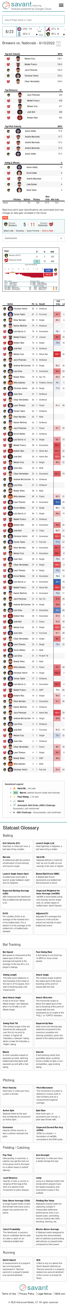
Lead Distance (10, 1177)
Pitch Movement (44, 1087)
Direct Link (9, 231)
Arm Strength (42, 1155)
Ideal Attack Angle (12, 997)
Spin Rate (41, 1110)
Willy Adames (19, 382)
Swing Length (10, 974)
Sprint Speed (9, 1259)
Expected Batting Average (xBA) (16, 892)
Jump (38, 1177)
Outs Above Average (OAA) (16, 1200)
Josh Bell (31, 112)
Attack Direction (44, 997)
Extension (8, 1127)
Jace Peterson (31, 70)
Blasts (6, 1051)
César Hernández (32, 81)
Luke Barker (32, 184)
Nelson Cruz (30, 58)
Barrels (6, 857)
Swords (40, 1051)
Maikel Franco (31, 64)
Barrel (23, 792)
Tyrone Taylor (19, 314)
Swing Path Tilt (10, 1023)
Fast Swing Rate (44, 952)
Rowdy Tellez (19, 377)
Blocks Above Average (47, 1229)
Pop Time (7, 1155)
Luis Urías (18, 371)
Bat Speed (8, 952)
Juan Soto (18, 394)
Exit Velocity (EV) (11, 843)
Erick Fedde (32, 173)
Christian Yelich (31, 76)
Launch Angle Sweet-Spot (16, 873)
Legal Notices (45, 1293)
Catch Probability (11, 1229)
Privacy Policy (27, 1293)
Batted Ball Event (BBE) (47, 873)
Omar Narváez (20, 320)
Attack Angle (42, 974)
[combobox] (33, 19)
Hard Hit (22, 788)
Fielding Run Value (45, 1200)
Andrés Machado (32, 137)
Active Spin (8, 1110)
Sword (21, 801)
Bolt (38, 1259)
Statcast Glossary (21, 827)
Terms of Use (9, 1293)
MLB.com (60, 1293)
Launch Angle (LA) (45, 843)
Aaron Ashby (30, 131)
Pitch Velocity (9, 1087)
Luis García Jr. (20, 331)
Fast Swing (23, 796)
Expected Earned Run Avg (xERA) (49, 1129)
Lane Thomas (19, 405)
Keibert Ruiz (32, 117)
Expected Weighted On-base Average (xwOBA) (48, 892)
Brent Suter (32, 190)
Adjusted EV (42, 913)
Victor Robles (19, 434)
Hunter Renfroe (20, 326)
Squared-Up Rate (44, 1023)
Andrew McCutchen (22, 365)
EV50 (5, 913)
